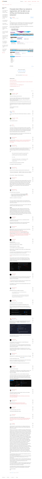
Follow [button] (32, 17)
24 (33, 66)
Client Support (14, 318)
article (11, 255)
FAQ (10, 4)
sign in (12, 472)
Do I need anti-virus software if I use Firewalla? (5, 42)
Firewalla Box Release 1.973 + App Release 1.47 (17, 84)
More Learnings (7, 4)
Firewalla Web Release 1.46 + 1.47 (15, 86)
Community (29, 1)
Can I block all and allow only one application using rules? (5, 28)
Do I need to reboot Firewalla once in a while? (5, 46)
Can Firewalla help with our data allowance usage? (5, 11)
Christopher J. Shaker (15, 93)
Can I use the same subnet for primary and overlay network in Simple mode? (5, 37)
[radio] (19, 71)
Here (10, 280)
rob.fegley (13, 423)
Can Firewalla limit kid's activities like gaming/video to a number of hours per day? (5, 16)
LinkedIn (12, 66)
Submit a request (34, 1)
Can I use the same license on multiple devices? (5, 32)
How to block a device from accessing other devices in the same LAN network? (21, 81)
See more (3, 52)
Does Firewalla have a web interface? (5, 50)
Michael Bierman (14, 137)
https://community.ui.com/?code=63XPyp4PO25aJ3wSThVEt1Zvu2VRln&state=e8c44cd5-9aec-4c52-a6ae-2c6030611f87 (20, 396)
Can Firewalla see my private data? (5, 21)
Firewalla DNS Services (13, 83)
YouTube (12, 477)
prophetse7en (14, 239)
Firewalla (3, 4)
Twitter (11, 66)
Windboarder (14, 414)
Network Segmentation (13, 80)
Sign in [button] (38, 1)
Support (26, 1)
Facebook (10, 66)
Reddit (8, 477)
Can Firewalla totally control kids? (5, 24)
